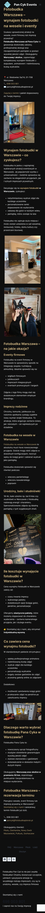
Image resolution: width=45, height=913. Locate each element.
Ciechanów (15, 830)
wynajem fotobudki (29, 188)
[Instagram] (9, 859)
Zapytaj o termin (11, 93)
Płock (6, 830)
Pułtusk (19, 833)
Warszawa (18, 847)
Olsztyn (22, 851)
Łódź (35, 847)
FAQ (9, 847)
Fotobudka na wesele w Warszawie (20, 444)
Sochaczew (29, 833)
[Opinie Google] (14, 859)
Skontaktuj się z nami (13, 807)
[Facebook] (5, 859)
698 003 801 (13, 84)
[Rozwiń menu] (40, 4)
